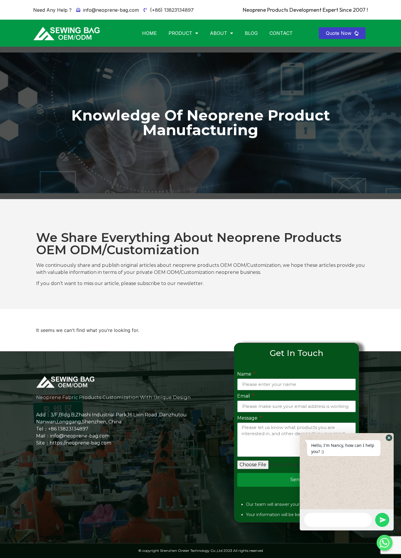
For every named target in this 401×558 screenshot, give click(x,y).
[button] (342, 33)
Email (244, 396)
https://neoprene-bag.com (80, 443)
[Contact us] (384, 543)
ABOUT (218, 33)
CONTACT (281, 33)
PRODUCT (180, 33)
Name (244, 374)
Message (248, 418)
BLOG (251, 33)
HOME (149, 33)
